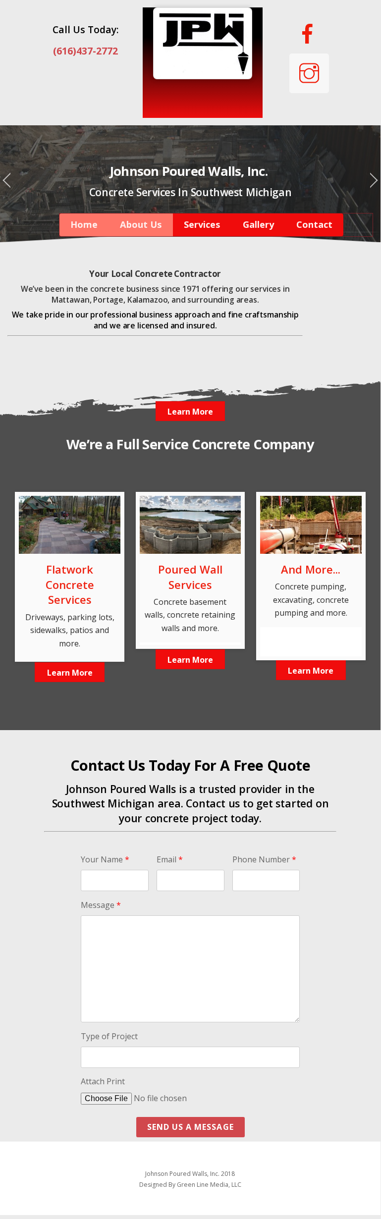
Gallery (258, 224)
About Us (141, 224)
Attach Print (103, 1081)
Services (202, 224)
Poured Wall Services (190, 577)
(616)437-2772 (85, 50)
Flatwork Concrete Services (70, 584)
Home (84, 224)
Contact (314, 224)
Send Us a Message (190, 1126)
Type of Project (109, 1036)
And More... (310, 569)
